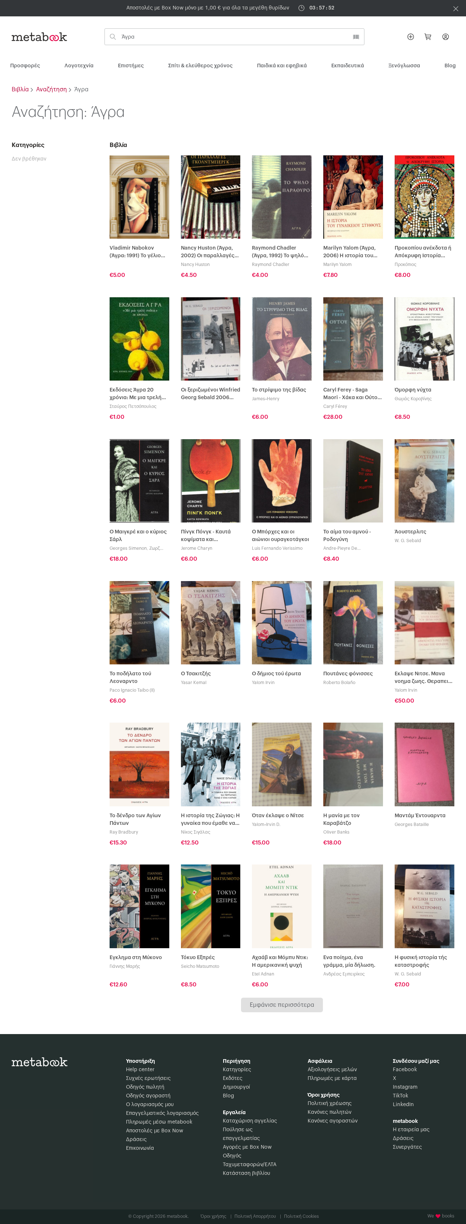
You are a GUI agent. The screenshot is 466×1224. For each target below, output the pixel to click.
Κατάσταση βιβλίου (246, 1173)
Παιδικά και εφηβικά (282, 65)
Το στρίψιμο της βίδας (279, 390)
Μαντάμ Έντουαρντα (420, 815)
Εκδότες (232, 1078)
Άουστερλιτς (410, 531)
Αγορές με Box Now (247, 1147)
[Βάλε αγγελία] (410, 36)
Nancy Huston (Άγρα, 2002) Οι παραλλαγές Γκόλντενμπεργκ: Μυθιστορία (207, 253)
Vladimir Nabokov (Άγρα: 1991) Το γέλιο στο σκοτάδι (135, 253)
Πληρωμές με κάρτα (332, 1078)
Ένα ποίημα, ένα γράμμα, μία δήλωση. (349, 961)
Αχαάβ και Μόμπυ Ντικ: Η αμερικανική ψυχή (280, 961)
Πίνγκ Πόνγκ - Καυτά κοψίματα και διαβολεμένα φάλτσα (207, 536)
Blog (228, 1095)
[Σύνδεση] (445, 36)
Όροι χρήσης (216, 1216)
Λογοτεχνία (79, 65)
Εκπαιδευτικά (347, 65)
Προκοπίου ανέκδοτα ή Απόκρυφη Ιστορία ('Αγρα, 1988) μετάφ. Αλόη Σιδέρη (423, 253)
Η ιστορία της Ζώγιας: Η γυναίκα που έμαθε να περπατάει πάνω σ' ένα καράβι (210, 820)
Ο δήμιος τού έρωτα (276, 673)
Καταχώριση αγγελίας (250, 1121)
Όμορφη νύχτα (413, 390)
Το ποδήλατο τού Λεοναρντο (130, 677)
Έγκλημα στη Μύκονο (136, 957)
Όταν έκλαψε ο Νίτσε (278, 815)
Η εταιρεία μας (411, 1129)
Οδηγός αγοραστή (148, 1095)
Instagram (405, 1087)
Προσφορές (25, 65)
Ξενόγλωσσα (404, 65)
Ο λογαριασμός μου (150, 1104)
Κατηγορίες (237, 1069)
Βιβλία (20, 89)
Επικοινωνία (140, 1148)
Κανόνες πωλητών (329, 1112)
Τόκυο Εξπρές (198, 957)
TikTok (400, 1095)
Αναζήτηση (51, 89)
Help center (140, 1069)
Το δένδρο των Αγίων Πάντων (135, 819)
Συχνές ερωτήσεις (148, 1078)
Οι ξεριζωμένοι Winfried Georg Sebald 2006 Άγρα (210, 395)
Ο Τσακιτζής (196, 673)
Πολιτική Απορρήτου (257, 1216)
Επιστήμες (131, 65)
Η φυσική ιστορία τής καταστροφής (421, 961)
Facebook (405, 1069)
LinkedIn (403, 1104)
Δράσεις (136, 1139)
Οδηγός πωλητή (145, 1087)
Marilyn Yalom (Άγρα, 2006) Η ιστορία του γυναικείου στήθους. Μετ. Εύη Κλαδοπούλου (351, 253)
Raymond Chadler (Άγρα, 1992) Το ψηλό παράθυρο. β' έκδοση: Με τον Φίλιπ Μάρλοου (280, 253)
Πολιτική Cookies (301, 1216)
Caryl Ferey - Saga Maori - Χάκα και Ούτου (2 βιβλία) (351, 395)
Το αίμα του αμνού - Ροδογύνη (347, 535)
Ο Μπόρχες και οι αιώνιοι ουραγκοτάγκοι (280, 535)
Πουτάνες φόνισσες (348, 673)
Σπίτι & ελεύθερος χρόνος (200, 65)
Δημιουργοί (236, 1087)
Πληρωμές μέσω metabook (159, 1122)
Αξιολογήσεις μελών (332, 1069)
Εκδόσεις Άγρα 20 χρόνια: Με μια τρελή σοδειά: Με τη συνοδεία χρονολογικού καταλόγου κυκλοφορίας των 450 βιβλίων (138, 395)
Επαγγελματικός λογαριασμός (162, 1113)
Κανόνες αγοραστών (333, 1121)
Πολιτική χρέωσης (330, 1103)
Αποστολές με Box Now (154, 1130)
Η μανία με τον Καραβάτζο (341, 819)
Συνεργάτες (407, 1147)
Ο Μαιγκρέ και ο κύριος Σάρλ (138, 535)
